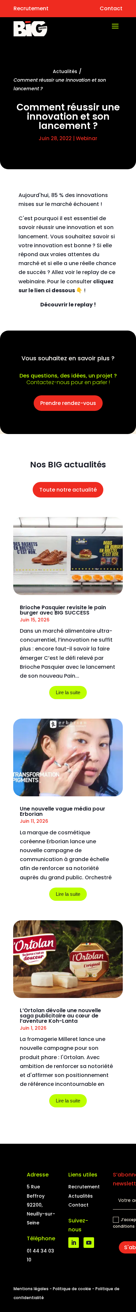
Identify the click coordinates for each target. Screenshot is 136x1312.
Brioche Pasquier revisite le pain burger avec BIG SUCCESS (63, 610)
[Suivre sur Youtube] (89, 1242)
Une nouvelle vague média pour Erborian (62, 811)
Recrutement (31, 8)
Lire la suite (68, 692)
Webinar (86, 138)
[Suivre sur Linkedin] (73, 1242)
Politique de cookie (72, 1289)
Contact (111, 8)
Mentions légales (31, 1289)
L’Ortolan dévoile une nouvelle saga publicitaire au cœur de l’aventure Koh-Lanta (60, 1016)
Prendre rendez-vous (68, 403)
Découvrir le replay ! (68, 304)
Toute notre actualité (68, 490)
